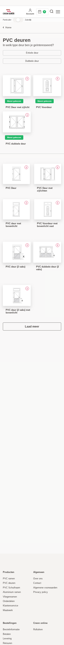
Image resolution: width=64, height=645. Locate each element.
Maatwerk (8, 610)
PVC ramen (9, 578)
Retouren (7, 643)
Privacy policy (40, 592)
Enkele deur (32, 53)
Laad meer (32, 326)
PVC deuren (9, 583)
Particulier (7, 20)
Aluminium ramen (12, 592)
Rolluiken (38, 629)
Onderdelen (9, 601)
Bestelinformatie (11, 629)
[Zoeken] (51, 12)
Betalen (7, 634)
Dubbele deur (32, 61)
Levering (7, 638)
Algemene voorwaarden (45, 587)
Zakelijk (28, 20)
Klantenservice (10, 605)
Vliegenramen (10, 597)
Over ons (38, 578)
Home (8, 28)
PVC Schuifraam (11, 587)
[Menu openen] (58, 11)
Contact (37, 583)
